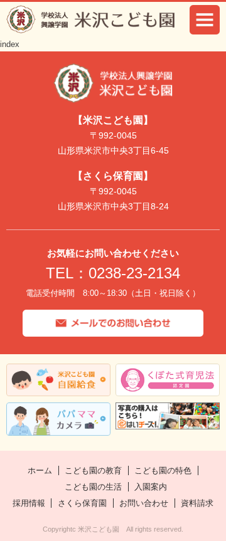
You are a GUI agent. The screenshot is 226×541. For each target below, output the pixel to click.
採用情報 (29, 503)
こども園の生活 (93, 486)
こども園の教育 (93, 470)
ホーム (40, 470)
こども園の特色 (162, 470)
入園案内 (150, 486)
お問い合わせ (143, 503)
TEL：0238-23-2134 (113, 273)
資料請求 (197, 503)
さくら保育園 (82, 503)
